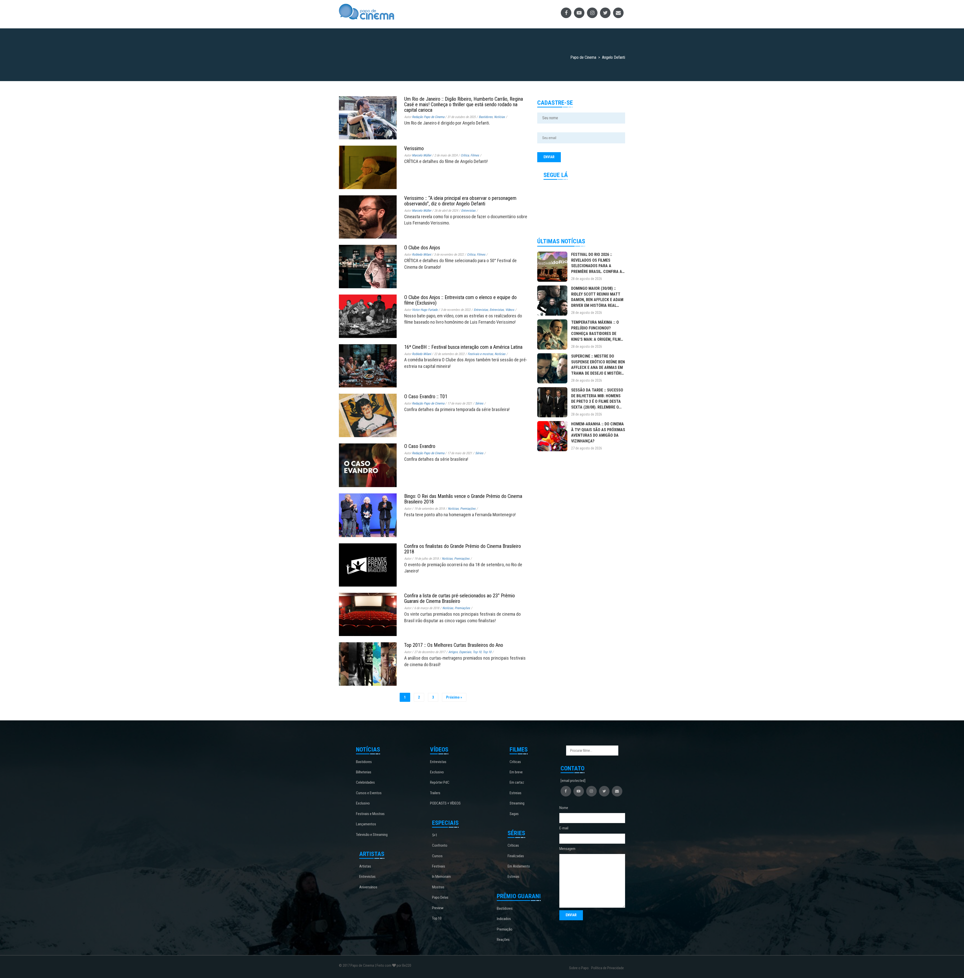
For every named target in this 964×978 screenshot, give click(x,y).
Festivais (438, 866)
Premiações (467, 508)
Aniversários (368, 887)
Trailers (435, 793)
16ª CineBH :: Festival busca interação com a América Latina (463, 347)
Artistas (365, 866)
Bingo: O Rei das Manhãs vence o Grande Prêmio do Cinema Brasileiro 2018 (463, 499)
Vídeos (509, 310)
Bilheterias (363, 772)
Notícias (499, 117)
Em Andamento (519, 866)
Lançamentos (366, 824)
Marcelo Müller (421, 155)
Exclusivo (363, 803)
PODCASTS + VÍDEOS (445, 803)
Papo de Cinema (362, 965)
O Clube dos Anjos (422, 248)
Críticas (515, 762)
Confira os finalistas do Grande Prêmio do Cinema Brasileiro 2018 (462, 549)
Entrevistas (468, 210)
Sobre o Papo (579, 968)
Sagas (514, 814)
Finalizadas (516, 856)
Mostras (438, 887)
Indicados (504, 918)
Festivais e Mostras (370, 814)
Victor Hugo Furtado (425, 310)
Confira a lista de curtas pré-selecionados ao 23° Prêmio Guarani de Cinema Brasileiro (459, 598)
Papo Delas (440, 897)
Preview (438, 908)
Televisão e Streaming (372, 834)
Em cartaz (517, 782)
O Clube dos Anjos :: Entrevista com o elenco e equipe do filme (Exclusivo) (460, 300)
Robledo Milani (421, 254)
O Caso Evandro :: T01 (425, 396)
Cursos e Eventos (369, 793)
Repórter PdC (439, 782)
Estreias (515, 793)
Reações (503, 939)
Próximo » (454, 697)
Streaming (517, 803)
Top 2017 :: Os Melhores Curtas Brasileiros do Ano (453, 645)
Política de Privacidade (607, 968)
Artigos (453, 652)
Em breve (516, 772)
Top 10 (477, 652)
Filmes (474, 155)
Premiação (504, 929)
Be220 (406, 965)
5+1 (434, 835)
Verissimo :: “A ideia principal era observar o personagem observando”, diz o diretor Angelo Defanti (460, 201)
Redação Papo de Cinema (428, 117)
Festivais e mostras (480, 354)
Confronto (439, 845)
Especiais (465, 652)
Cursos (437, 856)
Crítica (465, 155)
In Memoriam (441, 876)
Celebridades (365, 782)
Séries (479, 403)
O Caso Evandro (419, 446)
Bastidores (486, 117)
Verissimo (414, 148)
